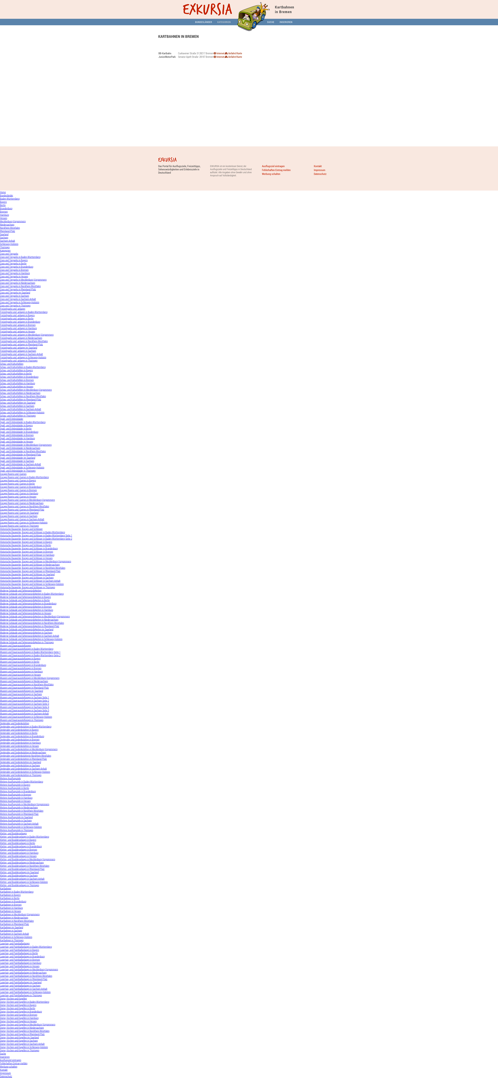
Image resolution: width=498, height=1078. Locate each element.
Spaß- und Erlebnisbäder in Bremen (17, 435)
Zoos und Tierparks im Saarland (15, 292)
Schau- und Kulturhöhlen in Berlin (16, 373)
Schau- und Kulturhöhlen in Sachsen (17, 406)
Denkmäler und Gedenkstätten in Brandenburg (22, 736)
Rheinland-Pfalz (7, 231)
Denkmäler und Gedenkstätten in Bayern (19, 729)
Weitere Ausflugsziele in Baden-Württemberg (21, 781)
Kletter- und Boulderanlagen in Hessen (18, 856)
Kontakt (318, 166)
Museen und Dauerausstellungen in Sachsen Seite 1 (24, 697)
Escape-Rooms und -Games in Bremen (18, 490)
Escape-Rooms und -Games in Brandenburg (21, 487)
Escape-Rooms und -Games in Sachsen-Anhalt (22, 519)
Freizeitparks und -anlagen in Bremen (18, 325)
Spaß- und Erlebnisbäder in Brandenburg (19, 432)
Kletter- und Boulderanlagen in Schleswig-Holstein (24, 882)
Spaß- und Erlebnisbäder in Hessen (16, 441)
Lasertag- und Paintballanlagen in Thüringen (21, 995)
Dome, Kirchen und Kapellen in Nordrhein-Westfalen (24, 1031)
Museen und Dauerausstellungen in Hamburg (21, 671)
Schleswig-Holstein (9, 244)
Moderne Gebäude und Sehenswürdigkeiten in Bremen (26, 606)
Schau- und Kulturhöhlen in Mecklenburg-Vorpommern (26, 389)
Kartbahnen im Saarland (11, 927)
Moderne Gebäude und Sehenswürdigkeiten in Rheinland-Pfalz (29, 626)
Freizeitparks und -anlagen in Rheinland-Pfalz (21, 344)
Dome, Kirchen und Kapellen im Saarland (19, 1037)
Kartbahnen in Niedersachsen (14, 917)
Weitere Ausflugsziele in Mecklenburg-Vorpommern (24, 804)
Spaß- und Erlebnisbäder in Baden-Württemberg (23, 422)
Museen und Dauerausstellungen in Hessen (20, 674)
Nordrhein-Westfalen (10, 228)
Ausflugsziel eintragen (273, 166)
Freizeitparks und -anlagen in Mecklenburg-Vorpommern (27, 334)
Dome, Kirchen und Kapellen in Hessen (18, 1021)
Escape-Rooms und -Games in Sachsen (18, 516)
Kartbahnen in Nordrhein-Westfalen (17, 921)
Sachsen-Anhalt (7, 240)
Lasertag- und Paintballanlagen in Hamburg (20, 963)
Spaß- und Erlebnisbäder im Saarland (17, 457)
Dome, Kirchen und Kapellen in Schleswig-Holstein (24, 1047)
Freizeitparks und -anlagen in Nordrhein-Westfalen (24, 341)
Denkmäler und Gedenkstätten (14, 723)
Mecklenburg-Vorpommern (13, 221)
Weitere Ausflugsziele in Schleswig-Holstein (21, 827)
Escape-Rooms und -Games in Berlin (17, 483)
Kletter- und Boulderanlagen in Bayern (18, 840)
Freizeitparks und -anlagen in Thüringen (18, 360)
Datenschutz (320, 174)
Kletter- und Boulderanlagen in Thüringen (19, 885)
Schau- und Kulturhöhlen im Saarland (17, 402)
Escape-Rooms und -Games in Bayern (18, 480)
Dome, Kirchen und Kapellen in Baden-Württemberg (24, 1002)
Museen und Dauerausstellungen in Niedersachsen (24, 681)
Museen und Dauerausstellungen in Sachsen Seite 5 (24, 710)
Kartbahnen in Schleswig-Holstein (16, 937)
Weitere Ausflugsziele (10, 778)
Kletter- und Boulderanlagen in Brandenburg (21, 846)
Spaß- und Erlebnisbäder (11, 419)
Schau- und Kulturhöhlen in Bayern (16, 370)
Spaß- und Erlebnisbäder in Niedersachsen (20, 448)
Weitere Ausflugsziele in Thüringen (16, 830)
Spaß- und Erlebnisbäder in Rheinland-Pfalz (20, 454)
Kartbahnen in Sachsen (11, 930)
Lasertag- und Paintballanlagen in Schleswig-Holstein (25, 992)
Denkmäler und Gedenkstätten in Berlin (18, 733)
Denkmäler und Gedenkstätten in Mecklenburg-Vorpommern (28, 749)
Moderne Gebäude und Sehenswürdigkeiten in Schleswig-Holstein (31, 639)
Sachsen (4, 237)
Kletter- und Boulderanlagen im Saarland (19, 872)
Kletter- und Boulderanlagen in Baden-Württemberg (24, 836)
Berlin (3, 205)
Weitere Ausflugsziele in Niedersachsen (19, 807)
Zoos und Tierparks (9, 253)
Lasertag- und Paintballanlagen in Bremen (20, 959)
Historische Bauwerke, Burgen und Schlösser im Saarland (27, 574)
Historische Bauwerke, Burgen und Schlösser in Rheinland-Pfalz (30, 571)
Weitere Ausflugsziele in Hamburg (16, 797)
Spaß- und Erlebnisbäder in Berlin (16, 428)
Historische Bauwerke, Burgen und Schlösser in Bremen (26, 551)
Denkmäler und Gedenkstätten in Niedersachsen (23, 752)
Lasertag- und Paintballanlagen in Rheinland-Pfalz (23, 979)
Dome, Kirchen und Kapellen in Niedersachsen (22, 1027)
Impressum (319, 170)
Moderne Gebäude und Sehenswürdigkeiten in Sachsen (26, 632)
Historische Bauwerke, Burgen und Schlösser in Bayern (26, 542)
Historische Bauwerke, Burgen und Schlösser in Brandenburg (29, 548)
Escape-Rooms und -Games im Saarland (19, 513)
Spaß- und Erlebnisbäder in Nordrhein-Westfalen (23, 451)
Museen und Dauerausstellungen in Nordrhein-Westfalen (27, 684)
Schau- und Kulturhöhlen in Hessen (16, 386)
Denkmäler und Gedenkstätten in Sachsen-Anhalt (23, 768)
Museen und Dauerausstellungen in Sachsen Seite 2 (24, 700)
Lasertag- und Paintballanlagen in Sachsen (20, 985)
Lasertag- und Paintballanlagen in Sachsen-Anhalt (23, 989)
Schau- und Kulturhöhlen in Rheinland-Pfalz (20, 399)
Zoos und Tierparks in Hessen (14, 276)
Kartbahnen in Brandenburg (13, 901)
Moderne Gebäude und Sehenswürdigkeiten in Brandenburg (28, 603)
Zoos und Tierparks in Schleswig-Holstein (19, 302)
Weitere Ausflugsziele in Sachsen (16, 820)
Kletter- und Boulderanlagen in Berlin (17, 843)
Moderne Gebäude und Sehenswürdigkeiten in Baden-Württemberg (32, 593)
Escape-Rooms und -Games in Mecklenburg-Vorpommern (27, 500)
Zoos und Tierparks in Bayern (14, 260)
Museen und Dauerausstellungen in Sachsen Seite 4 (24, 707)
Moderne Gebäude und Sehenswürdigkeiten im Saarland (26, 629)
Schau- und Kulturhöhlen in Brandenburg (19, 377)
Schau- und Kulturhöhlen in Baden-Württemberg (23, 367)
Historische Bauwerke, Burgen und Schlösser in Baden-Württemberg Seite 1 (36, 535)
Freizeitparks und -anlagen (12, 308)
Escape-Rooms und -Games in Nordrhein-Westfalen (24, 506)
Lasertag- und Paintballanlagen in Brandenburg (22, 956)
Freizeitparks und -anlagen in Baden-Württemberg (23, 312)
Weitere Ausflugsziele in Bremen (15, 794)
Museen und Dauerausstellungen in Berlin (19, 661)
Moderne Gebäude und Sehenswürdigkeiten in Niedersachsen (29, 619)
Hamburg (4, 215)
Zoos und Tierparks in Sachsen (14, 296)
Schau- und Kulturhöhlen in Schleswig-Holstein (22, 412)
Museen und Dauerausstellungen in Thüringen (21, 720)
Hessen (3, 218)
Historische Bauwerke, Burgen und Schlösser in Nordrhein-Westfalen (32, 568)
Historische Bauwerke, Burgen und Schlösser (21, 529)
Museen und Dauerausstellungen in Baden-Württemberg (26, 649)
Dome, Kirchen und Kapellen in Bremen (18, 1014)
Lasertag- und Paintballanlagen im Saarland (21, 982)
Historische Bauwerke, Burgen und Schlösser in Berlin (25, 545)
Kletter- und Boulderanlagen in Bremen (18, 849)
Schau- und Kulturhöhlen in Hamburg (17, 383)
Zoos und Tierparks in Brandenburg (16, 266)
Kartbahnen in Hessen (10, 911)
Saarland (4, 234)
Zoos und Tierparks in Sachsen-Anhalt (18, 299)
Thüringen (5, 247)
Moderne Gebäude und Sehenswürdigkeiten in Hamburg (26, 610)
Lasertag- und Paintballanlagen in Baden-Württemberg (26, 946)
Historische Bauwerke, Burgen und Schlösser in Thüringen (27, 587)
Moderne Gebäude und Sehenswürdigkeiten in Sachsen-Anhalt (29, 636)
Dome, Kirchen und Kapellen (13, 998)
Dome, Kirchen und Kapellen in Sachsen (19, 1040)
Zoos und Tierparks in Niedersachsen (17, 283)
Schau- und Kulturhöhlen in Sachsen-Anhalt (20, 409)
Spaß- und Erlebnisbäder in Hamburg (17, 438)
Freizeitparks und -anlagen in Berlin (16, 318)
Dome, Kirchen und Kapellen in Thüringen (19, 1050)
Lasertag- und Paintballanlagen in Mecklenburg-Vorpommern (29, 969)
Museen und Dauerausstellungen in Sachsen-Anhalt (24, 713)
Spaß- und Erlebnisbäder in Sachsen (17, 461)
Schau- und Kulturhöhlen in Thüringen (18, 415)
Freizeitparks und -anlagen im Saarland (18, 347)
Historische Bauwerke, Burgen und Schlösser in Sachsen (27, 577)
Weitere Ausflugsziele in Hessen (15, 801)
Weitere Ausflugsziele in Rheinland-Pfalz (19, 814)
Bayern (3, 202)
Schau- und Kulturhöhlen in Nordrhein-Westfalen (23, 396)
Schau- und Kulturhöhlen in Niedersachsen (20, 393)
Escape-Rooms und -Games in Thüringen (19, 525)
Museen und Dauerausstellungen (15, 645)
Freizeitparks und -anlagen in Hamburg (18, 328)
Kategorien (224, 22)
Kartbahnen (5, 888)
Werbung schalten (271, 174)
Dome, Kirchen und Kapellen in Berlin (17, 1008)
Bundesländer (203, 22)
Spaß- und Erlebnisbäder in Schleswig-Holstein (22, 467)
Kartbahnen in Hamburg (11, 908)
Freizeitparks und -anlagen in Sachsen (18, 351)
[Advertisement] (249, 46)
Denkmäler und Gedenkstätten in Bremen (19, 739)
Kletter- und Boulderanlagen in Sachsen (19, 875)
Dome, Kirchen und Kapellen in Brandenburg (21, 1011)
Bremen (4, 211)
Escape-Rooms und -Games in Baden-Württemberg (24, 477)
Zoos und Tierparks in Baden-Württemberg (20, 257)
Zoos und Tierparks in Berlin (13, 263)
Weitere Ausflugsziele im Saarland (16, 817)
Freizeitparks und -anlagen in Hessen (17, 331)
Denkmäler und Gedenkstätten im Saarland (20, 762)
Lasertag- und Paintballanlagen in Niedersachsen (23, 972)
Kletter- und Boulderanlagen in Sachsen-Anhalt (22, 878)
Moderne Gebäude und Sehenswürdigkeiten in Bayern (25, 597)
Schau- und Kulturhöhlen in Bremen (17, 380)
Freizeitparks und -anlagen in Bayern (17, 315)
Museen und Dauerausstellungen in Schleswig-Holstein (26, 717)
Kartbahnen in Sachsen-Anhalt (14, 934)
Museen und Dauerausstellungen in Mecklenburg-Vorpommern (29, 678)
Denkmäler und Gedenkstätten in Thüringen (20, 775)
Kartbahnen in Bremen (11, 904)
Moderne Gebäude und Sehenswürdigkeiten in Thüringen (27, 642)
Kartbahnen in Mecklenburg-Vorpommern (20, 914)
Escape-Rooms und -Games (13, 474)
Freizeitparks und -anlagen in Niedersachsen (21, 338)
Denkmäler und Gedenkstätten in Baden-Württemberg (25, 726)
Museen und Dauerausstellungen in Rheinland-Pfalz (24, 687)
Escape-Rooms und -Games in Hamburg (19, 493)
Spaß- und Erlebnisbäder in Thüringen (18, 470)
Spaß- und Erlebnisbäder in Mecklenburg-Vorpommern (26, 445)
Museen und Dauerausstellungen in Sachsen (21, 694)
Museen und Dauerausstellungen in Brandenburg (23, 665)
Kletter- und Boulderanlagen (13, 833)
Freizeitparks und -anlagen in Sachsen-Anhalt (21, 354)
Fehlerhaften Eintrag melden (276, 170)
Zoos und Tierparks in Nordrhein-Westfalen (20, 286)
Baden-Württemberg (10, 198)
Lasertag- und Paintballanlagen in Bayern (19, 950)
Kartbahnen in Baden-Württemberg (16, 891)
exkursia (207, 10)
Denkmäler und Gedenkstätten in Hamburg (20, 742)
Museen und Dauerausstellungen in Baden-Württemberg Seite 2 (30, 655)
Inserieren (286, 22)
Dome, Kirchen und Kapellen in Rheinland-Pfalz (22, 1034)
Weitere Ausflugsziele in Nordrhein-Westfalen (21, 810)
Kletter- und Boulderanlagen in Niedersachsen (22, 862)
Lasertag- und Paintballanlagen (15, 943)
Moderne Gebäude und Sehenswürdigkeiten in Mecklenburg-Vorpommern (35, 616)
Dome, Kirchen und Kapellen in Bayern (18, 1005)
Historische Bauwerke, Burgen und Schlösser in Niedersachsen (30, 564)
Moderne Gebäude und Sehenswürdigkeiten (20, 590)
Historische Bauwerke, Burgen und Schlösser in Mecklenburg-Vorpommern (35, 561)
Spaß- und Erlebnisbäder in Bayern (16, 425)
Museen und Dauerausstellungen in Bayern (20, 658)
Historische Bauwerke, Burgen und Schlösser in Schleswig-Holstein (32, 584)
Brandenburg (6, 208)
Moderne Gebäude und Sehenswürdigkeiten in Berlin (25, 600)
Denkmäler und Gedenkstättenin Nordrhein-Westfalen (25, 755)
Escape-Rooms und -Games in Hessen (18, 496)
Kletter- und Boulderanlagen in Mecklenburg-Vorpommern (27, 859)
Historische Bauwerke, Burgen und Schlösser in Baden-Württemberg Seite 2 (36, 538)
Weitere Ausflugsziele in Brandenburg (18, 791)
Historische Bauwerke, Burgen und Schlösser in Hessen (26, 558)
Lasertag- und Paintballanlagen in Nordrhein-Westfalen (26, 976)
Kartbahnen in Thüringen (11, 940)
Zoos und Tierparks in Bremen (14, 270)
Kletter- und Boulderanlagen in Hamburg (19, 853)
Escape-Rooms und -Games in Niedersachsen (21, 503)
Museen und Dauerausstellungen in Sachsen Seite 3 (24, 704)
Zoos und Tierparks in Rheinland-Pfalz (18, 289)
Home (3, 192)
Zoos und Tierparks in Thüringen (15, 305)
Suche (270, 22)
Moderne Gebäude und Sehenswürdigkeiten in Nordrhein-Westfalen (32, 623)
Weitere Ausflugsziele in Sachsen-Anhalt (19, 823)
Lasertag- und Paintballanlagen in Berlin (19, 953)
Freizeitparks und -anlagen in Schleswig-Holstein (23, 357)
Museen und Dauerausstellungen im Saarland (21, 691)
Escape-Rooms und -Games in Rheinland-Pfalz (22, 509)
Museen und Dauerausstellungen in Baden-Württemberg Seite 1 (30, 652)
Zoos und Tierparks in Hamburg (15, 273)
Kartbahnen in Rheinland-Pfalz (14, 924)
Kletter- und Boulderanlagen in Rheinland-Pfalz (22, 869)
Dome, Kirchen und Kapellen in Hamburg (19, 1018)
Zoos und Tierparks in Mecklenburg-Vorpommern (23, 279)
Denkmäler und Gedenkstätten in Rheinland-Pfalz (23, 759)
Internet (220, 53)
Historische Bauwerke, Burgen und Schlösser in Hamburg (27, 555)
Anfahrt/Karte (235, 53)
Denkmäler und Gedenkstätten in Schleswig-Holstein (25, 772)
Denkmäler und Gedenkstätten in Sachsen (20, 765)
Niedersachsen (7, 224)
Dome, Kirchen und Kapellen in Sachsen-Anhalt (22, 1044)
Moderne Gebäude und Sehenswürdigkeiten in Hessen (25, 613)
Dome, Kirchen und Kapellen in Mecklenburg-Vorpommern (27, 1024)
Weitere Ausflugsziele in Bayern (15, 785)
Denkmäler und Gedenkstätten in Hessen (19, 746)
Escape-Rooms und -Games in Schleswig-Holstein (23, 522)
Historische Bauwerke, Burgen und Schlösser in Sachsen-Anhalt (30, 581)
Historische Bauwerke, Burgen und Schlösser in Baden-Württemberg (32, 532)
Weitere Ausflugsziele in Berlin (14, 788)
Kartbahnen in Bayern (10, 895)
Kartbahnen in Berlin (9, 898)
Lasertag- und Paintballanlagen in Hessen (19, 966)
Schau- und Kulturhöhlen (11, 364)
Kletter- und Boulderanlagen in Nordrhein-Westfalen (24, 866)
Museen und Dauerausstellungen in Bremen (20, 668)
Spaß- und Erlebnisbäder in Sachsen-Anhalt (20, 464)
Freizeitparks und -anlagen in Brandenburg (20, 321)
